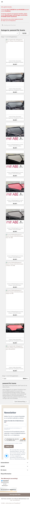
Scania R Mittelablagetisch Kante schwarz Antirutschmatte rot (15, 201)
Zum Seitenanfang (21, 402)
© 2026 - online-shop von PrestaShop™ (11, 503)
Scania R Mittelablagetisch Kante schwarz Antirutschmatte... (15, 228)
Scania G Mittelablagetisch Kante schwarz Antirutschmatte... (15, 145)
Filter (24, 33)
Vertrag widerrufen (15, 494)
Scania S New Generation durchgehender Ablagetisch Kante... (15, 89)
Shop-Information (6, 474)
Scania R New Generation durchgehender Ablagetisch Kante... (15, 61)
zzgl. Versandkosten (15, 500)
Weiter (25, 379)
